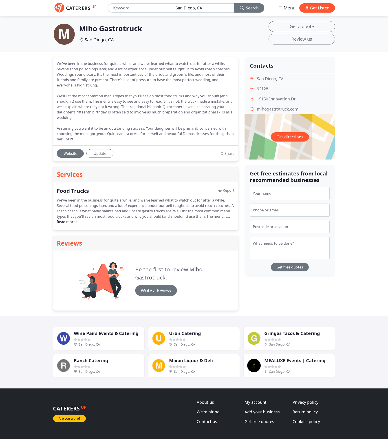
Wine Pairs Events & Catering (106, 333)
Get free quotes (289, 267)
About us (205, 402)
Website (70, 153)
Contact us (207, 421)
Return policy (305, 412)
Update (100, 153)
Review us (301, 39)
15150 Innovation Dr (276, 99)
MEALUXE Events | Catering (295, 360)
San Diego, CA (99, 40)
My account (256, 402)
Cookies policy (306, 421)
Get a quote (302, 26)
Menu (288, 8)
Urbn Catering (185, 333)
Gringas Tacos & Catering (292, 333)
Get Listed (319, 8)
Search (252, 8)
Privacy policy (305, 402)
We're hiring (208, 412)
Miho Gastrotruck (110, 28)
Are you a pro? (69, 418)
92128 (262, 88)
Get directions (289, 137)
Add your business (262, 412)
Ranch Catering (91, 360)
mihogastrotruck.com (277, 109)
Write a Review (156, 290)
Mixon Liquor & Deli (191, 360)
